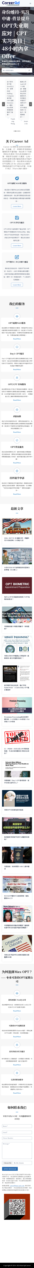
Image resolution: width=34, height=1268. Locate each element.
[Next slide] (32, 42)
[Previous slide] (1, 42)
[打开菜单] (30, 3)
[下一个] (30, 104)
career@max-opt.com (17, 1186)
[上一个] (3, 104)
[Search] (29, 70)
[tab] (14, 131)
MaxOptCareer (25, 1265)
